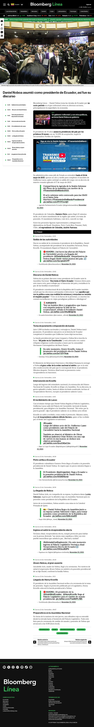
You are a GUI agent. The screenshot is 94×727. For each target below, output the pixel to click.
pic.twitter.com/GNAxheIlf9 (64, 516)
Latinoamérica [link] (62, 11)
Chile (49, 678)
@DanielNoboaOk (62, 256)
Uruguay (50, 685)
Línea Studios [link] (84, 11)
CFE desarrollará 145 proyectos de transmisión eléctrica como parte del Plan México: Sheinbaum (48, 643)
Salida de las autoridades (19, 105)
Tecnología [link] (73, 11)
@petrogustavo (63, 472)
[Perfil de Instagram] (17, 667)
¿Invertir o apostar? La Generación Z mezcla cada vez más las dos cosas (58, 19)
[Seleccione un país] (22, 4)
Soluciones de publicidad (55, 719)
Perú (49, 680)
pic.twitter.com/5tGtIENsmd (55, 477)
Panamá (50, 683)
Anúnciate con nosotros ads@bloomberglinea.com (62, 716)
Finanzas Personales (8, 707)
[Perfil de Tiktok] (26, 667)
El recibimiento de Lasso (19, 126)
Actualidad (6, 704)
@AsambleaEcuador (52, 594)
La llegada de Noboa (18, 136)
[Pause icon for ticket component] (4, 16)
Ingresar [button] (88, 4)
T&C (49, 706)
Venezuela (51, 677)
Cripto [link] (52, 11)
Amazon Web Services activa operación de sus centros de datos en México (75, 642)
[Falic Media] (80, 7)
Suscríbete (51, 699)
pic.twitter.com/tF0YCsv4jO (55, 202)
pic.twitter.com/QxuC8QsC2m (56, 443)
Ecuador (55, 629)
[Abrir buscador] (8, 4)
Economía (5, 699)
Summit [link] (44, 11)
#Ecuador (47, 423)
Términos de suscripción (55, 703)
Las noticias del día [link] (11, 11)
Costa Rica (51, 686)
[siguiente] (89, 642)
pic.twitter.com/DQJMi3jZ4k (63, 312)
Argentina (51, 673)
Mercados (5, 701)
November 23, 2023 (69, 264)
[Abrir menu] (4, 4)
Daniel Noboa (81, 629)
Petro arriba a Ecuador (18, 131)
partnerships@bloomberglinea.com (58, 714)
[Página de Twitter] (8, 667)
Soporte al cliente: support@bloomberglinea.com (61, 718)
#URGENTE (51, 303)
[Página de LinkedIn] (21, 667)
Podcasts (5, 709)
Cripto (4, 706)
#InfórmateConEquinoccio (55, 542)
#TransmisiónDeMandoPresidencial (68, 199)
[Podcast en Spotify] (30, 667)
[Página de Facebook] (4, 667)
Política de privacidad (54, 701)
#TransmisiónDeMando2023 (56, 190)
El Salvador (51, 688)
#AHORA (50, 252)
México (50, 672)
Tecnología (51, 704)
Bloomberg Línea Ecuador (67, 629)
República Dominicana (54, 689)
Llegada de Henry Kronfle (18, 154)
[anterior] (34, 642)
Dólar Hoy (5, 703)
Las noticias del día (62, 633)
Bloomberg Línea (44, 629)
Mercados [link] (34, 11)
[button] (1, 21)
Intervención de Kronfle (18, 121)
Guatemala (51, 691)
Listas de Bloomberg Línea (10, 711)
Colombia (51, 675)
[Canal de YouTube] (13, 667)
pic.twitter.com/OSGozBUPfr (56, 549)
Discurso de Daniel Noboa (19, 110)
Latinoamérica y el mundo (55, 669)
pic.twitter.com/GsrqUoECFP (56, 261)
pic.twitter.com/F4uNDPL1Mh (69, 599)
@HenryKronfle (70, 594)
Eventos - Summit (53, 713)
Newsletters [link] (24, 11)
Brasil (50, 670)
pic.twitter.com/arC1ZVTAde (56, 353)
